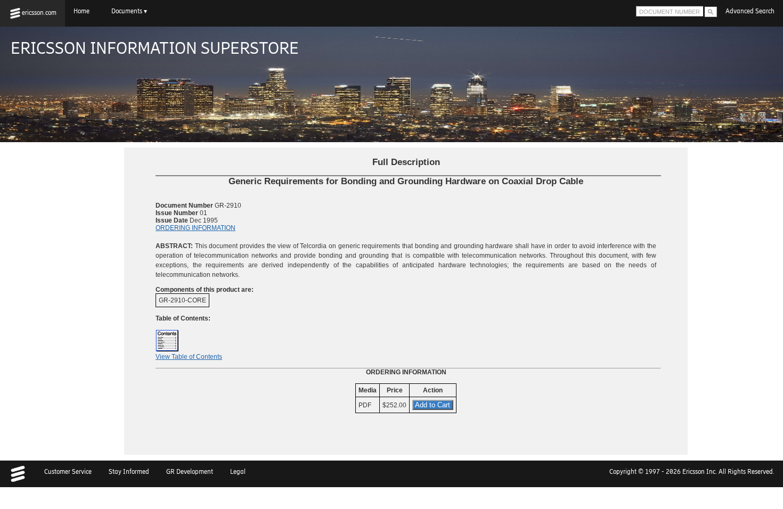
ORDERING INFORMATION (195, 228)
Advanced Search (749, 11)
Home (84, 11)
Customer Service (68, 471)
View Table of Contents (189, 356)
